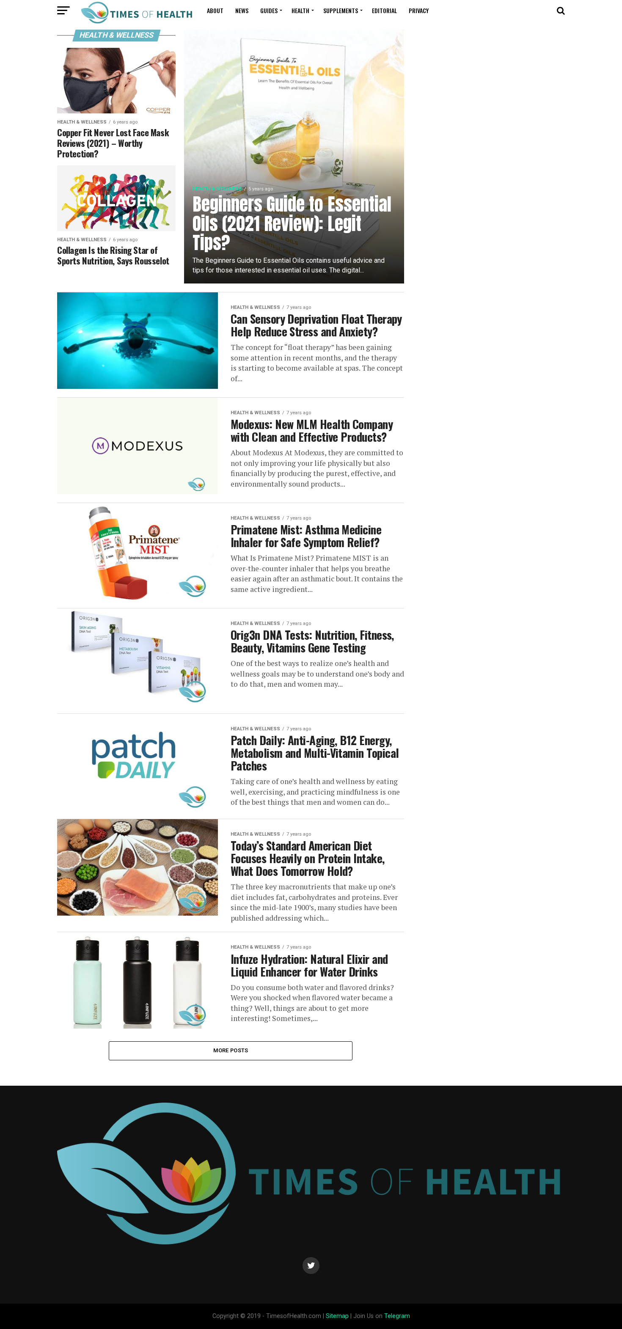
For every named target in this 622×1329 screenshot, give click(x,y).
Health (300, 10)
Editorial (384, 10)
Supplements (340, 10)
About (215, 10)
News (241, 10)
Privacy (419, 10)
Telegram (397, 1316)
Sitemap (337, 1316)
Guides (269, 10)
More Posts (230, 1050)
